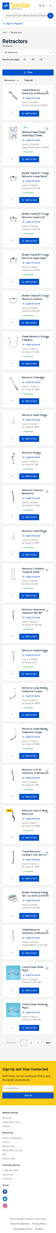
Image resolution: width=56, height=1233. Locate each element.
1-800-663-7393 (10, 1170)
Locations (7, 1178)
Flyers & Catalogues (12, 1138)
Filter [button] (30, 72)
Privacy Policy (39, 1224)
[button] (41, 6)
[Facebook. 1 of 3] (28, 1192)
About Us (6, 1118)
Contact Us (8, 1174)
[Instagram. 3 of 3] (28, 1206)
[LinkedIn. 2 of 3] (28, 1199)
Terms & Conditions (20, 1224)
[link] (16, 5)
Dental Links (8, 1146)
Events (5, 1142)
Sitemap (39, 1229)
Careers (6, 1126)
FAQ (4, 1154)
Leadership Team (11, 1122)
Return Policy (9, 1158)
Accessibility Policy (22, 1229)
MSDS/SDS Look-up (12, 1150)
